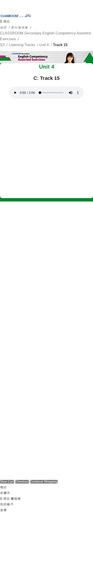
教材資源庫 (20, 27)
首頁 (4, 27)
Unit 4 (44, 45)
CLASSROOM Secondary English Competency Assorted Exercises (45, 36)
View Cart (7, 481)
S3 (2, 45)
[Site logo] (16, 16)
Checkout (22, 481)
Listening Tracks (22, 45)
